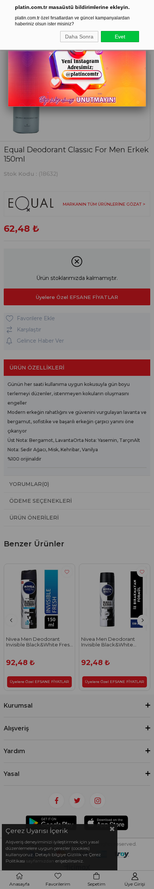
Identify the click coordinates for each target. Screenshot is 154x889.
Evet (120, 37)
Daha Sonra (79, 37)
